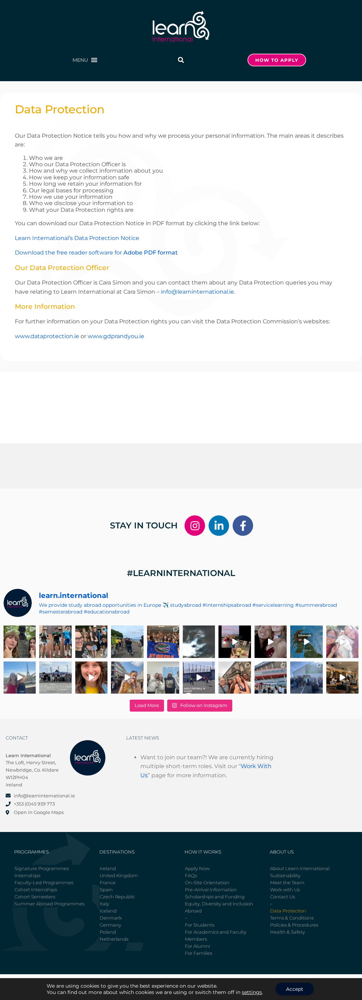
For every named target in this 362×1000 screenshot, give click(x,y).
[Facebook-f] (243, 525)
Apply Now (197, 868)
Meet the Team (287, 882)
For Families (198, 953)
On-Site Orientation (207, 882)
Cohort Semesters (34, 896)
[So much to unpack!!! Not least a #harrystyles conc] (127, 677)
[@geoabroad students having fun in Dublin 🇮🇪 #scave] (55, 641)
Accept (294, 989)
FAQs (191, 875)
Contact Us (282, 896)
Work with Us (285, 889)
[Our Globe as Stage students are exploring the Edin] (127, 641)
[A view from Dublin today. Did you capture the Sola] (199, 641)
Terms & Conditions (292, 918)
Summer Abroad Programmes (49, 903)
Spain (106, 889)
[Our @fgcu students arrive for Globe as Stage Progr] (55, 677)
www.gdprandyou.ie (116, 336)
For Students (199, 925)
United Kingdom (119, 875)
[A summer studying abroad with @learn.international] (234, 641)
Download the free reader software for (96, 252)
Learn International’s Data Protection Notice (77, 238)
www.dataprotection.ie (47, 336)
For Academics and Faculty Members (215, 935)
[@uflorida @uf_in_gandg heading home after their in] (163, 641)
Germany (110, 925)
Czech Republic (117, 896)
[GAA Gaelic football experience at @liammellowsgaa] (306, 677)
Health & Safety (287, 932)
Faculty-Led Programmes (43, 882)
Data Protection (288, 911)
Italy (104, 903)
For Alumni (197, 946)
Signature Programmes (41, 868)
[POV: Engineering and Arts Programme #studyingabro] (271, 641)
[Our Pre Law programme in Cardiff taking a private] (271, 677)
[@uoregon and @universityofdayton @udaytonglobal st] (199, 677)
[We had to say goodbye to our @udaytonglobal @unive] (163, 677)
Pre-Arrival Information (211, 889)
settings (252, 992)
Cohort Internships (35, 889)
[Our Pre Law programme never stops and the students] (234, 677)
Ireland (108, 868)
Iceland (108, 911)
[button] (80, 60)
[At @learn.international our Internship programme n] (342, 677)
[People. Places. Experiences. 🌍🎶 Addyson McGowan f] (91, 677)
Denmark (111, 918)
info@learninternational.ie (197, 291)
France (108, 882)
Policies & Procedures (294, 925)
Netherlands (114, 939)
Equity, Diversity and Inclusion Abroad (219, 907)
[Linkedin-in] (219, 525)
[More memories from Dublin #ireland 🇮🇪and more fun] (20, 641)
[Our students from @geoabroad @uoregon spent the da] (91, 641)
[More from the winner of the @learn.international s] (306, 641)
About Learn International (299, 868)
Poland (108, 932)
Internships (27, 875)
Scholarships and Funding (215, 896)
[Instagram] (195, 525)
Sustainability (285, 875)
